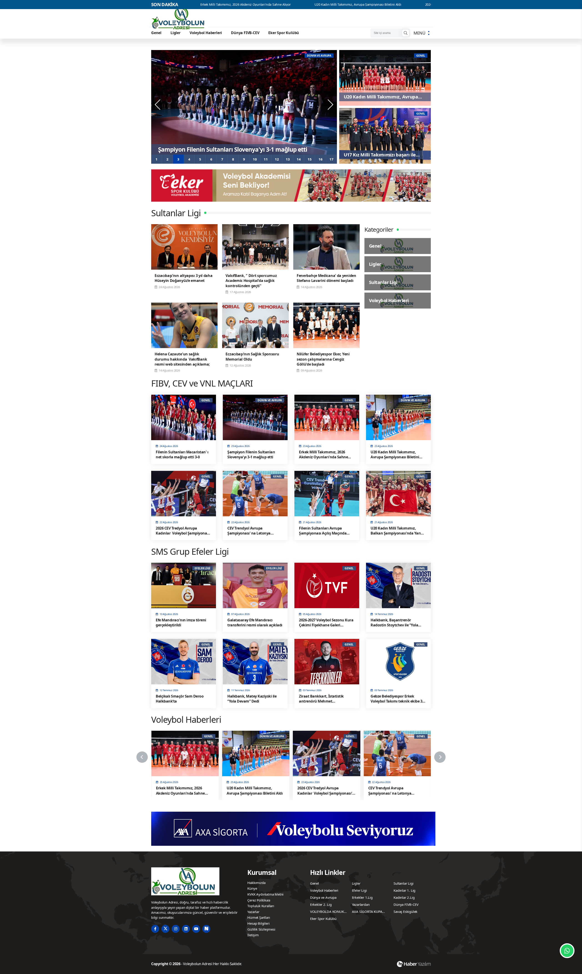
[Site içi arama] (405, 33)
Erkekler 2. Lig (321, 904)
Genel (156, 32)
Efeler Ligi (359, 890)
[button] (156, 159)
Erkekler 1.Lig (362, 897)
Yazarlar (253, 911)
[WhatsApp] (567, 950)
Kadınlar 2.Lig (404, 897)
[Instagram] (176, 929)
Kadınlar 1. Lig (404, 890)
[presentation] (158, 104)
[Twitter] (165, 929)
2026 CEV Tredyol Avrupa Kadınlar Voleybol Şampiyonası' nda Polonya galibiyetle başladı (414, 4)
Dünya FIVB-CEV (245, 32)
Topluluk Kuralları (260, 906)
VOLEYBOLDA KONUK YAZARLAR (327, 912)
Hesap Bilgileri (258, 923)
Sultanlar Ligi (403, 883)
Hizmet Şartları (258, 917)
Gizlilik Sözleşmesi (261, 929)
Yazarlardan (361, 904)
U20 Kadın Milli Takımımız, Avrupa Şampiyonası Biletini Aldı (282, 4)
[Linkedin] (186, 929)
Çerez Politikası (258, 900)
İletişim (252, 935)
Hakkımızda (256, 882)
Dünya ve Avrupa (323, 897)
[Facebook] (155, 929)
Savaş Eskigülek (405, 911)
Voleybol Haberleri (206, 32)
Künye (252, 888)
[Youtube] (196, 929)
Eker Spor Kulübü (283, 32)
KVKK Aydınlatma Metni (265, 894)
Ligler (176, 32)
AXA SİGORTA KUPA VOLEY (367, 912)
